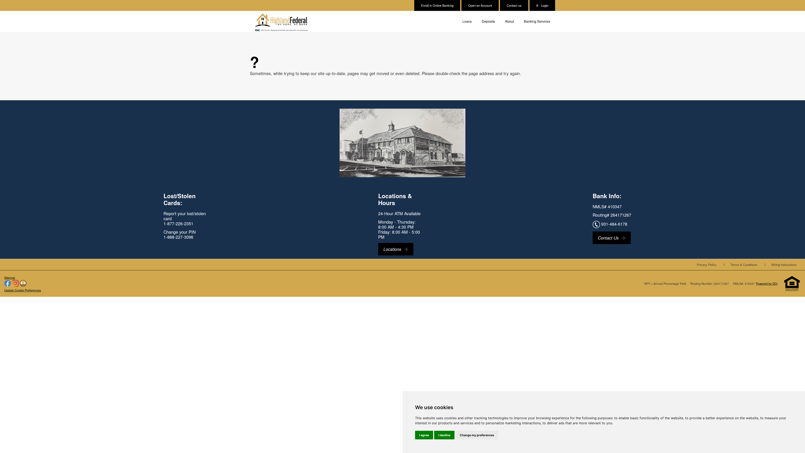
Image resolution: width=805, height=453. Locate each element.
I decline (444, 435)
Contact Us (608, 238)
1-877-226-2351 (178, 223)
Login (544, 5)
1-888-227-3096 (178, 237)
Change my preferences (477, 435)
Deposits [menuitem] (488, 21)
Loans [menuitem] (467, 21)
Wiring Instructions (784, 264)
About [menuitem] (509, 21)
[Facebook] (7, 283)
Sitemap (9, 278)
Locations (392, 249)
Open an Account (480, 5)
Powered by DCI (767, 283)
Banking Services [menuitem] (537, 21)
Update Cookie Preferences (22, 290)
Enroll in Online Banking (437, 5)
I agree (424, 435)
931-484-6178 (614, 224)
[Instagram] (15, 283)
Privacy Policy (707, 264)
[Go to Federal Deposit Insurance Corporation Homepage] (281, 30)
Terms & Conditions (743, 264)
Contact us (514, 5)
